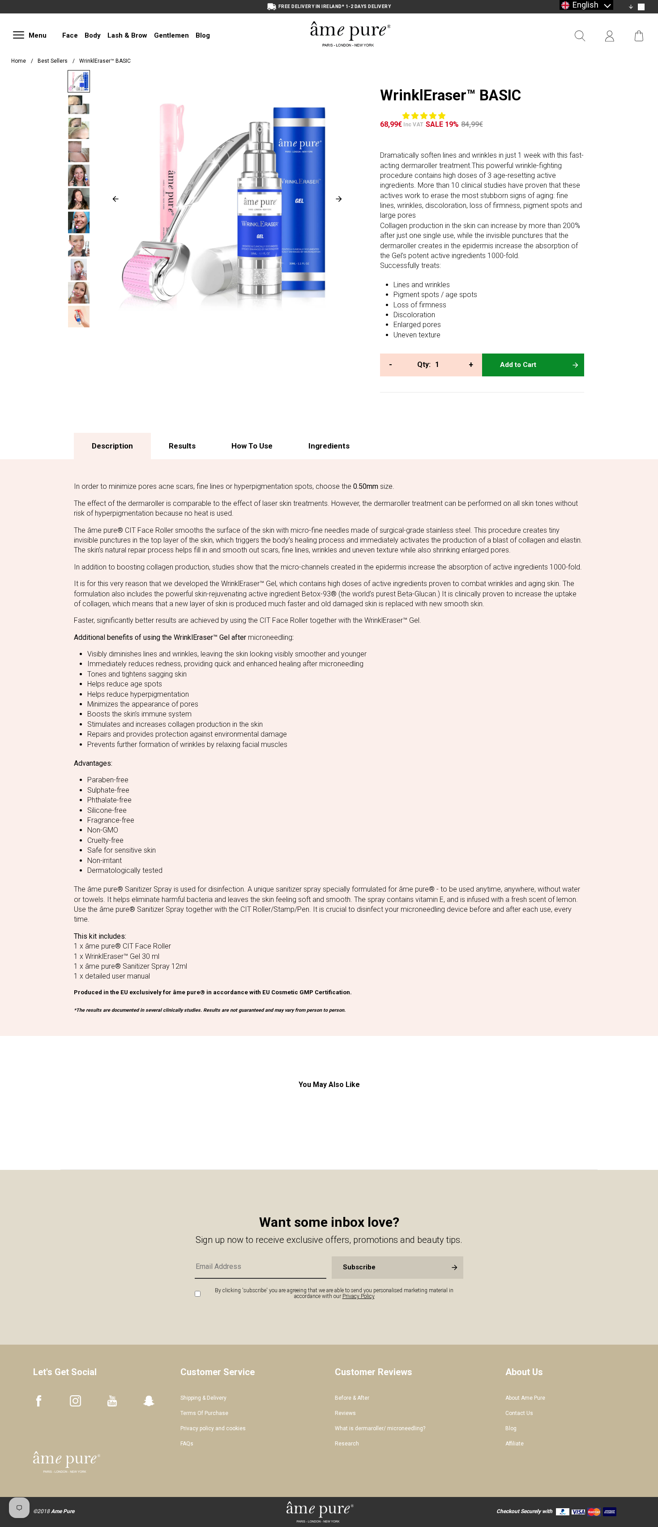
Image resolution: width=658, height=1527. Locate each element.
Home (18, 61)
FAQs (186, 1444)
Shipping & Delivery (203, 1398)
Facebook (38, 1400)
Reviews (345, 1413)
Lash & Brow (127, 35)
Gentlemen (171, 35)
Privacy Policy (358, 1296)
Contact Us (519, 1413)
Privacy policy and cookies (213, 1428)
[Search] (580, 36)
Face (70, 35)
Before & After (352, 1398)
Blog (203, 35)
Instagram (75, 1400)
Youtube (112, 1400)
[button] (424, 116)
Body (93, 35)
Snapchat (148, 1400)
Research (347, 1444)
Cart (639, 36)
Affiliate (514, 1444)
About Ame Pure (525, 1398)
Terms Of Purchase (204, 1413)
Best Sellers (53, 61)
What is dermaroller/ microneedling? (380, 1428)
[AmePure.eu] (350, 57)
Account (609, 36)
